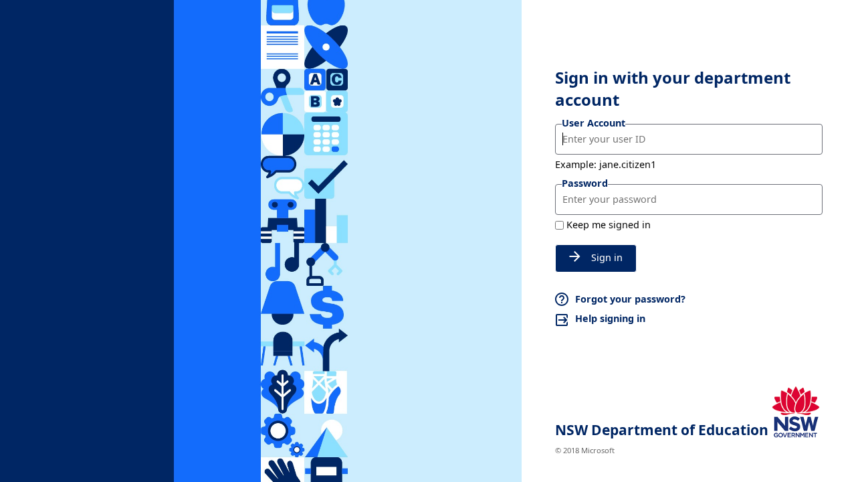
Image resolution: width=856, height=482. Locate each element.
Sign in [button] (607, 257)
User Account (593, 122)
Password (585, 183)
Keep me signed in (608, 224)
